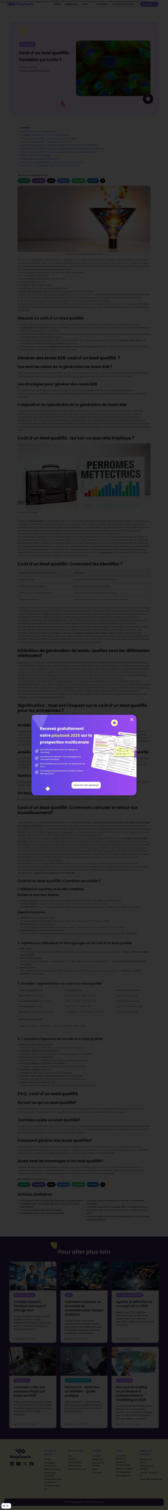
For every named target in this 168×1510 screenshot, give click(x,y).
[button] (132, 719)
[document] (84, 755)
